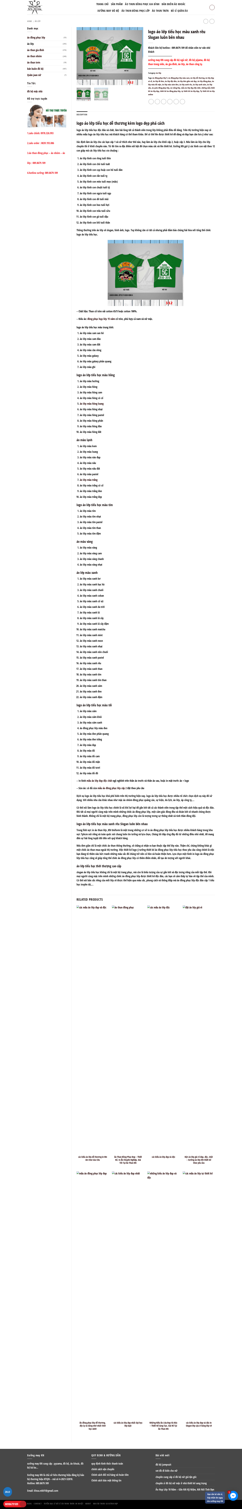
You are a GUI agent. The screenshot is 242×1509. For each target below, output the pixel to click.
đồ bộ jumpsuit (163, 1464)
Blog (29, 1503)
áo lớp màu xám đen (170, 84)
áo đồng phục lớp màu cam (178, 77)
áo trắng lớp (175, 87)
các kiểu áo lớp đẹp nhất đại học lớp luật (128, 1424)
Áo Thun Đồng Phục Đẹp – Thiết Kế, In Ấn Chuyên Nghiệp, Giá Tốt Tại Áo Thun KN (128, 1159)
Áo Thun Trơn (160, 11)
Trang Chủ (102, 4)
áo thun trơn (33, 62)
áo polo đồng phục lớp (160, 87)
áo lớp (37, 21)
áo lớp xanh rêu (185, 84)
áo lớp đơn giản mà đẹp (187, 81)
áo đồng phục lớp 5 (159, 77)
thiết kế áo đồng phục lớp (170, 91)
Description (82, 114)
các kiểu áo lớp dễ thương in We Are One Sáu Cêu (92, 1158)
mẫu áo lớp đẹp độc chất (191, 87)
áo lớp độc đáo (171, 81)
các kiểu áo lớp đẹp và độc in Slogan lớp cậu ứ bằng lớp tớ (199, 1424)
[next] (138, 56)
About (88, 1503)
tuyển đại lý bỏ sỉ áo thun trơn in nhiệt (63, 1503)
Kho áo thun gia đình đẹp (105, 1503)
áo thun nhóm (34, 56)
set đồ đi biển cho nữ (166, 1470)
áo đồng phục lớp (36, 37)
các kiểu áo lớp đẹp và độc (163, 1156)
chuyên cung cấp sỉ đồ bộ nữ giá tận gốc (176, 1477)
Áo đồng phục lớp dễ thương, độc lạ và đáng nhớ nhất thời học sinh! (93, 1425)
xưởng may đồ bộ (108, 11)
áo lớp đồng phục (204, 81)
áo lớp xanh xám (199, 84)
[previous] (82, 56)
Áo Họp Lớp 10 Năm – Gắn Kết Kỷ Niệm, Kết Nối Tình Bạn (185, 1489)
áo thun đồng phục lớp (135, 11)
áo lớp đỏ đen (158, 81)
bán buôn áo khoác (173, 4)
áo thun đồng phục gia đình (142, 4)
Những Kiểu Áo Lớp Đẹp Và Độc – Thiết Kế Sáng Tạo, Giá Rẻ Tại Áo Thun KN (163, 1425)
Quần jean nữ (34, 75)
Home (29, 21)
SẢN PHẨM (117, 4)
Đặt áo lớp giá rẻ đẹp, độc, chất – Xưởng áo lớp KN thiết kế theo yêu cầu (199, 1159)
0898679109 (11, 1504)
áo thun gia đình (35, 50)
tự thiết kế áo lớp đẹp (190, 91)
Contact (37, 1503)
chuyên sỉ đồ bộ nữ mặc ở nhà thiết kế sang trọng (181, 1483)
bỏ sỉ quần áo (179, 11)
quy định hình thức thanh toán (107, 1463)
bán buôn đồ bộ (35, 69)
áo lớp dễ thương (197, 77)
